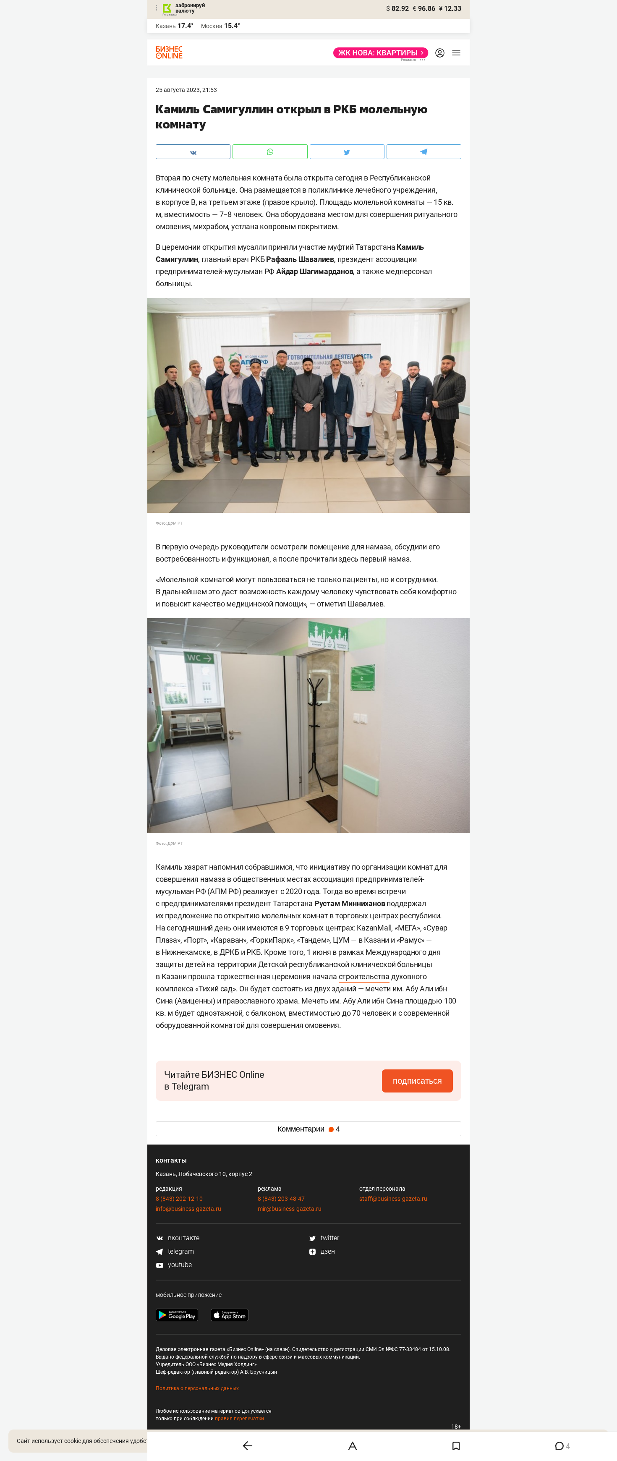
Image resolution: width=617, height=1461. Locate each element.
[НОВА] (378, 52)
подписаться (417, 1080)
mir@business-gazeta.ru (290, 1208)
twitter (329, 1238)
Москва (211, 26)
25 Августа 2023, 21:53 (186, 89)
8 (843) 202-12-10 (179, 1198)
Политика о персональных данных (197, 1388)
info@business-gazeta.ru (188, 1208)
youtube (179, 1265)
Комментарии (308, 1129)
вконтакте (182, 1238)
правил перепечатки (239, 1419)
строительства (364, 976)
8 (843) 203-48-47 (281, 1198)
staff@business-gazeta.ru (393, 1198)
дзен (327, 1251)
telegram (180, 1251)
